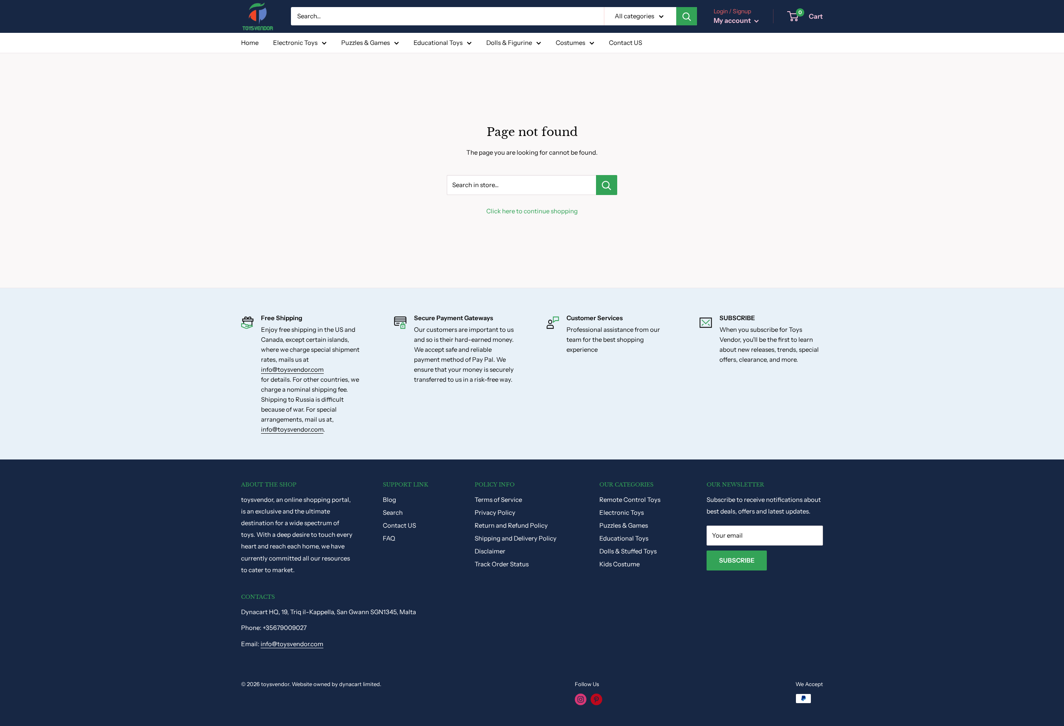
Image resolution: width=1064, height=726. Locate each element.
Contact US (625, 43)
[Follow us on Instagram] (580, 699)
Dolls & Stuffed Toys (628, 551)
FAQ (389, 538)
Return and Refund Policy (511, 525)
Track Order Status (502, 564)
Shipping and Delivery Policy (516, 538)
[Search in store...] (606, 185)
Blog (389, 500)
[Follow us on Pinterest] (596, 699)
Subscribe (736, 560)
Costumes (570, 43)
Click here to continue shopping (532, 211)
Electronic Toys (295, 43)
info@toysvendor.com (292, 369)
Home (250, 43)
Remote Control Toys (629, 500)
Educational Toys (438, 43)
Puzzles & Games (365, 43)
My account (733, 20)
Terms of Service (498, 500)
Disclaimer (490, 551)
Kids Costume (619, 564)
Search (393, 512)
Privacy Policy (495, 512)
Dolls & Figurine (509, 43)
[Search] (686, 16)
